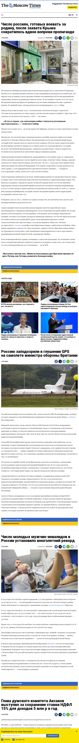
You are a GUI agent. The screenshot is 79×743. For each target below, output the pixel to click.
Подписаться (39, 385)
